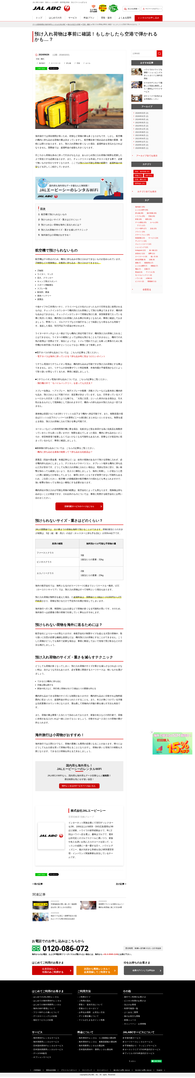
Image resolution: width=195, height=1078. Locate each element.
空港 (78, 63)
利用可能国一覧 (131, 1008)
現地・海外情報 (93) (142, 171)
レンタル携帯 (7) (141, 266)
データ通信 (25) (140, 222)
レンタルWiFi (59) (141, 210)
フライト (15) (140, 232)
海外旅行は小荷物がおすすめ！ (56, 235)
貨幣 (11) (151, 253)
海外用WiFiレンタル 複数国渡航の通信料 (98, 1042)
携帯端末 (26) (140, 183)
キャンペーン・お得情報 (135, 1024)
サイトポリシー (102, 1070)
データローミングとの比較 (45, 1016)
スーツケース (55, 63)
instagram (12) (140, 250)
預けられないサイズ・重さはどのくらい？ (61, 219)
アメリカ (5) (150, 272)
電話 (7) (138, 269)
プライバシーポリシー (69, 1070)
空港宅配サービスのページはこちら (79, 506)
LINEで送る (41, 68)
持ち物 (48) (139, 213)
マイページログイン (152, 9)
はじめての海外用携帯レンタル (47, 1005)
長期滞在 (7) (148, 263)
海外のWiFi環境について (44, 1008)
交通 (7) (147, 269)
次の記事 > (121, 884)
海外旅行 (42, 63)
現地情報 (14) (140, 238)
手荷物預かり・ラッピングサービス (141, 1046)
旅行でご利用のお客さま (135, 997)
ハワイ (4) (138, 278)
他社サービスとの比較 (43, 1020)
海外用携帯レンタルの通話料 (92, 1046)
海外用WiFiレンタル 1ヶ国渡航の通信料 (97, 1038)
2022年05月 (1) (141, 123)
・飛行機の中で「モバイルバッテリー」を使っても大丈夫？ (64, 383)
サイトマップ (87, 1070)
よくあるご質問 (131, 1012)
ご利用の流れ (85, 1001)
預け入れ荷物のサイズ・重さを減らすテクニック (64, 230)
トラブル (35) (140, 216)
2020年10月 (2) (141, 145)
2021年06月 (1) (141, 135)
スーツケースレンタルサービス (139, 1042)
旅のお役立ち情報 (132, 1016)
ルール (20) (154, 222)
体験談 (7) (154, 266)
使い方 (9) (154, 256)
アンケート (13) (140, 241)
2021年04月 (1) (141, 138)
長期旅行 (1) (152, 281)
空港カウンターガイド (89, 1008)
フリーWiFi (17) (140, 228)
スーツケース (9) (141, 256)
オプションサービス (42, 1057)
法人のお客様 (132, 9)
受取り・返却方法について (91, 1005)
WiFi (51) (149, 175)
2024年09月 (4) (141, 119)
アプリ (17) (141, 225)
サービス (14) (153, 238)
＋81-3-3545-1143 (110, 954)
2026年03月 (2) (141, 113)
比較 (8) (152, 260)
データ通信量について (89, 1016)
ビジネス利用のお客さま (135, 1001)
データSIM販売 (40, 1053)
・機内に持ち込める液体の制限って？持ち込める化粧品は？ (64, 452)
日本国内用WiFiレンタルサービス (48, 1046)
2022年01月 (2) (141, 126)
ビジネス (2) (139, 281)
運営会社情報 (51, 1070)
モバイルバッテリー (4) (143, 275)
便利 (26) (148, 219)
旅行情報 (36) (152, 213)
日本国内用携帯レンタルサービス (48, 1049)
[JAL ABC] (51, 8)
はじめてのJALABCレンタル (46, 997)
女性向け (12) (140, 253)
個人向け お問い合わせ (122, 1070)
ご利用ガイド (85, 997)
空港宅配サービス (133, 1038)
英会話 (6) (138, 272)
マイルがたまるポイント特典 (92, 1020)
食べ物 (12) (153, 250)
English (159, 1070)
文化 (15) (153, 228)
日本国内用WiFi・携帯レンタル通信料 (96, 1049)
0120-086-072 (65, 948)
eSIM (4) (149, 278)
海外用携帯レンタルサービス (46, 1042)
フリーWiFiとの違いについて (46, 1012)
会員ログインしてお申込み (144, 970)
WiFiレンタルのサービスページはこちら (79, 786)
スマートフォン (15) (142, 235)
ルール (88, 63)
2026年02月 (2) (141, 116)
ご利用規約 (37, 1070)
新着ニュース (130, 1020)
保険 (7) (138, 263)
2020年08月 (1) (141, 148)
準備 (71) (138, 175)
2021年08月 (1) (141, 132)
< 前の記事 (37, 884)
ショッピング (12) (141, 247)
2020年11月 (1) (141, 142)
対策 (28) (138, 219)
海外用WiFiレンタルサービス (46, 1038)
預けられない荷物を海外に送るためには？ (61, 225)
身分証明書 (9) (140, 260)
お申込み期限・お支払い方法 (92, 1012)
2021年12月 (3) (141, 129)
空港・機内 (40, 59)
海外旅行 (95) (140, 207)
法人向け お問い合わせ (143, 1070)
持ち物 (68, 63)
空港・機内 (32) (140, 179)
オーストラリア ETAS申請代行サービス (143, 1049)
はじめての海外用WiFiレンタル (47, 1001)
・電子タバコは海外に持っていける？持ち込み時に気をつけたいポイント (70, 356)
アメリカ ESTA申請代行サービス (140, 1053)
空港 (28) (151, 216)
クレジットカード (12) (143, 244)
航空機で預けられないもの (54, 214)
